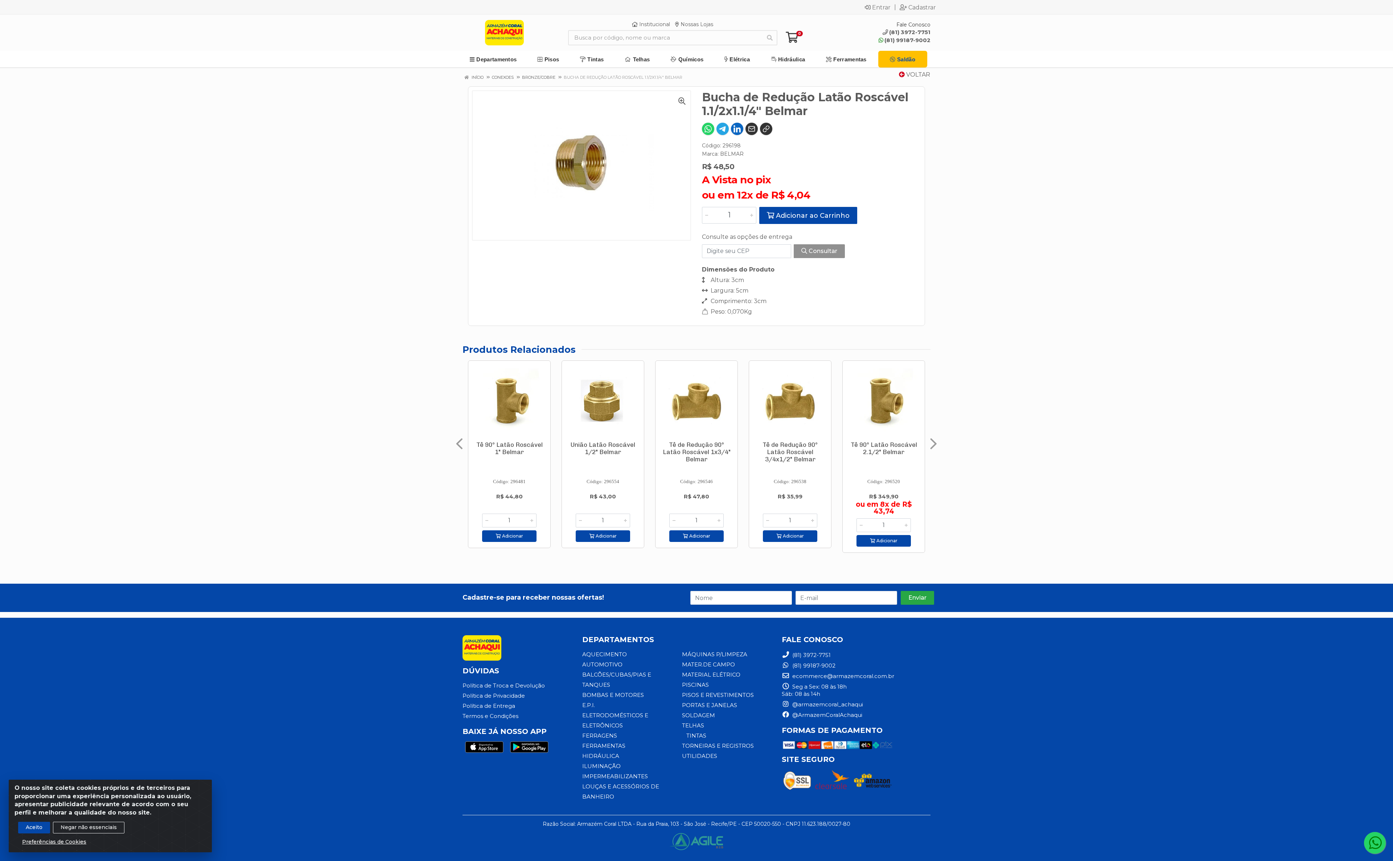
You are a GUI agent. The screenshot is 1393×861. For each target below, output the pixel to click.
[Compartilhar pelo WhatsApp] (708, 129)
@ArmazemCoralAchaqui (826, 714)
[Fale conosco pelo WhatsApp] (1375, 843)
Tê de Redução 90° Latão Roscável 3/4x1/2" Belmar (790, 452)
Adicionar (512, 536)
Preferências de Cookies (54, 841)
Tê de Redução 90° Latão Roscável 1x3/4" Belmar (697, 452)
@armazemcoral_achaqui (827, 704)
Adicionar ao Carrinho (812, 216)
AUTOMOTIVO (602, 664)
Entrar (881, 7)
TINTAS (696, 735)
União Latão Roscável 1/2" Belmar (603, 448)
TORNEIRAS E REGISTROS (718, 745)
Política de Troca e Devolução (504, 685)
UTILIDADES (699, 755)
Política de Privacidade (494, 695)
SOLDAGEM (698, 715)
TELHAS (693, 725)
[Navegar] (459, 444)
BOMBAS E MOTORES (613, 694)
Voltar (917, 74)
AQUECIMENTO (604, 654)
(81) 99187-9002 (907, 40)
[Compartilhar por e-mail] (751, 129)
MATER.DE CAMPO (708, 664)
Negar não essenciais (89, 827)
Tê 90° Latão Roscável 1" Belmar (509, 448)
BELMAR (732, 154)
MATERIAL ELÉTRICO (711, 674)
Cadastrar (922, 7)
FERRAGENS (599, 735)
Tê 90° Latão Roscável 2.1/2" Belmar (884, 448)
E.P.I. (588, 705)
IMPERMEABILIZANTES (615, 776)
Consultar (822, 251)
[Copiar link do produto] (766, 129)
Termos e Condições (490, 716)
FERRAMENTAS (603, 745)
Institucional (654, 24)
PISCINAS (695, 684)
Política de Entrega (489, 705)
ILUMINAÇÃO (601, 766)
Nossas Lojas (696, 24)
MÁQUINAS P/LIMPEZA (714, 654)
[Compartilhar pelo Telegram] (722, 129)
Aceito (34, 827)
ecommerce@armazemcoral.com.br (842, 676)
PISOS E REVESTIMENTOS (718, 694)
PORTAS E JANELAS (709, 705)
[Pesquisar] (769, 37)
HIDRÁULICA (600, 755)
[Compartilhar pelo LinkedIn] (737, 129)
